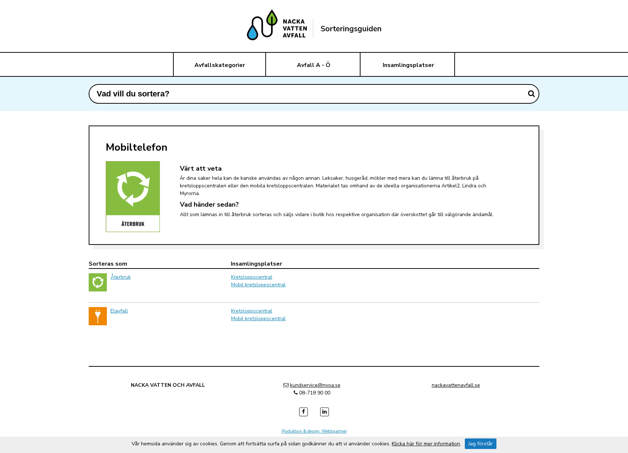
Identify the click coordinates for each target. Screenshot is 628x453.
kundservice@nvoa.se (315, 385)
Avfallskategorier (219, 65)
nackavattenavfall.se (456, 385)
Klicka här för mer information (426, 443)
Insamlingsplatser (408, 65)
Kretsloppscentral (251, 277)
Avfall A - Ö (313, 65)
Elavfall (119, 310)
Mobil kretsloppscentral (258, 284)
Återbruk (120, 277)
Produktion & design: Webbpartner (314, 431)
